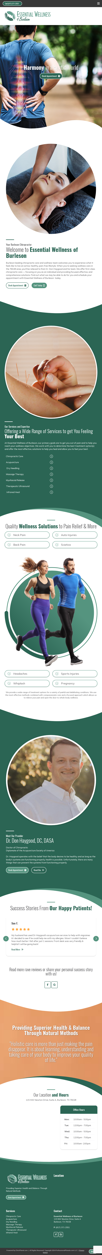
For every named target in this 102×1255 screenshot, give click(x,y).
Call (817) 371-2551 (12, 3)
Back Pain (19, 544)
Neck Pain (19, 535)
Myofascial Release (15, 480)
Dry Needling (12, 468)
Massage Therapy (15, 474)
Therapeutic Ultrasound (17, 486)
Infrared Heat (13, 492)
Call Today (38, 285)
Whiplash (19, 683)
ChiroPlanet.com (22, 1250)
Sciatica (66, 544)
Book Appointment (49, 76)
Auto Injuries (69, 535)
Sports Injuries (70, 673)
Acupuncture (12, 462)
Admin (93, 1251)
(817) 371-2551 (63, 1227)
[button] (29, 456)
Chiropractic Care (14, 456)
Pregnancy (68, 683)
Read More (15, 949)
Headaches (20, 673)
